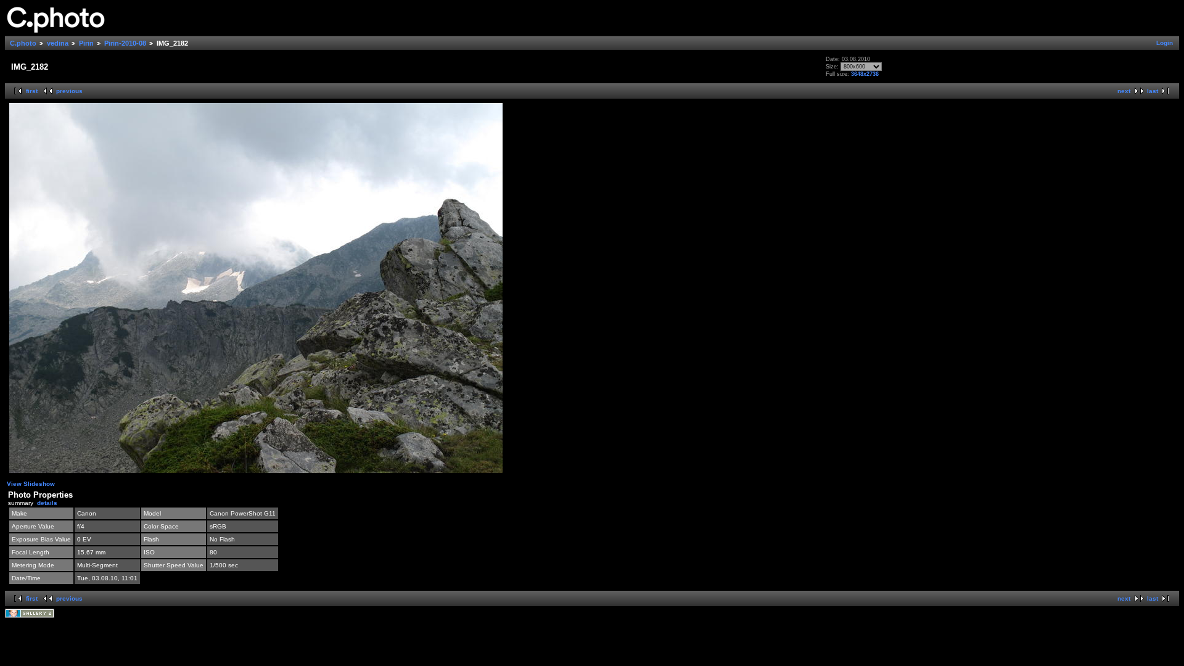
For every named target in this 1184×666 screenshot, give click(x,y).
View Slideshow (31, 483)
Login (1164, 42)
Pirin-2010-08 (125, 43)
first (32, 91)
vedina (57, 43)
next (1123, 91)
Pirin (86, 43)
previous (69, 91)
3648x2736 (865, 74)
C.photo (23, 43)
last (1152, 91)
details (47, 503)
